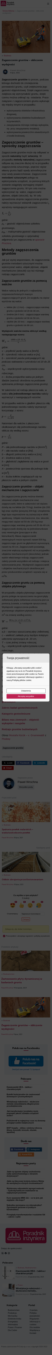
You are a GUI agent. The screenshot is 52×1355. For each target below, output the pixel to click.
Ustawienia (26, 691)
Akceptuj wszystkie (26, 696)
